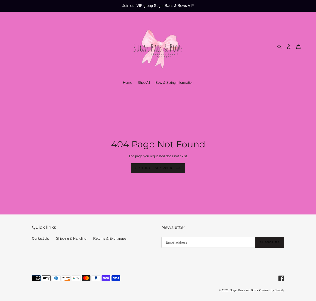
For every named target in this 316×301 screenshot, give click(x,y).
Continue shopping (154, 168)
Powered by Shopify (271, 290)
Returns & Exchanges (110, 238)
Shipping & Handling (71, 238)
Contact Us (40, 238)
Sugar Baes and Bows (244, 290)
